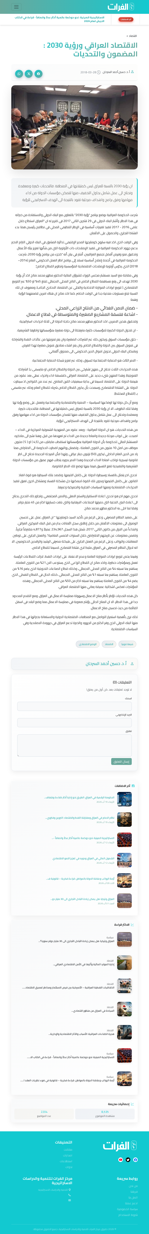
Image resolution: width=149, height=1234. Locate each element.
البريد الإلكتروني (124, 715)
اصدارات (67, 1155)
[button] (60, 19)
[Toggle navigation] (16, 7)
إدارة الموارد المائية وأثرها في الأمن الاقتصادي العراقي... (83, 964)
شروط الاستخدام (128, 1214)
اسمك (128, 698)
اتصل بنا (133, 1197)
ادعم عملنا (131, 1203)
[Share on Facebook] (39, 74)
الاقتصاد (109, 644)
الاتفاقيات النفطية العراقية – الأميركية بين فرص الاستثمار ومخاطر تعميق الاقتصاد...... (68, 987)
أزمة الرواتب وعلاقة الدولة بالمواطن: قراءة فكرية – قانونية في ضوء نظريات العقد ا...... (67, 1080)
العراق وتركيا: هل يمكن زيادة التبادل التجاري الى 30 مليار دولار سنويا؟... (76, 941)
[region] (74, 19)
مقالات (68, 1149)
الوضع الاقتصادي (87, 644)
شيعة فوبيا (127, 644)
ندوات (68, 1167)
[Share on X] (29, 74)
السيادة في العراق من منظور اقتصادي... (92, 1010)
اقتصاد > (131, 35)
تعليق (129, 731)
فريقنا (134, 1191)
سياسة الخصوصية (127, 1209)
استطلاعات (66, 1161)
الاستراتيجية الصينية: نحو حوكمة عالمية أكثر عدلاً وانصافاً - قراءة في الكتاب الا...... (70, 1057)
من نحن (133, 1185)
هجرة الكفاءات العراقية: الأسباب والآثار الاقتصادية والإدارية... (81, 1034)
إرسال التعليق (121, 761)
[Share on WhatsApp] (19, 74)
